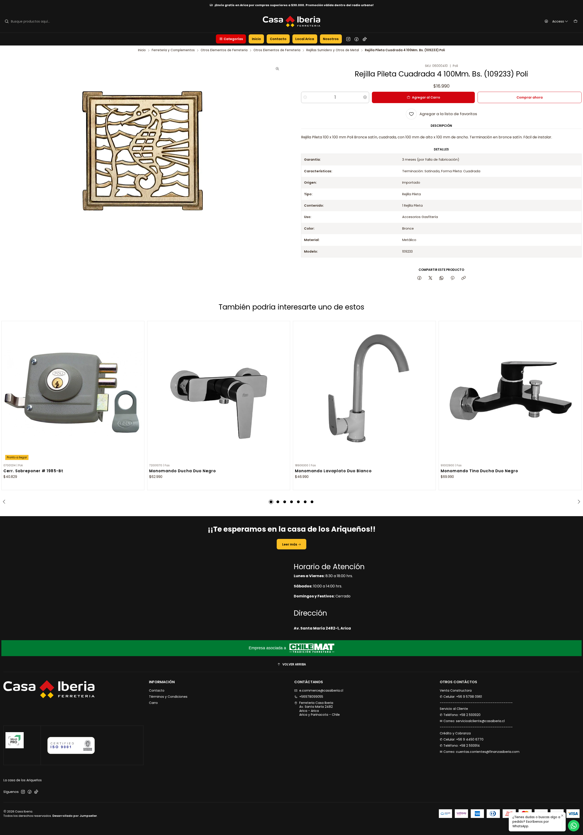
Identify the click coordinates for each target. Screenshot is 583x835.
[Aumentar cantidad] (365, 97)
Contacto (156, 690)
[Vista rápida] (138, 391)
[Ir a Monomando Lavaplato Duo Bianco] (364, 392)
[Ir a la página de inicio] (291, 21)
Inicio (142, 50)
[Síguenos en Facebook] (356, 39)
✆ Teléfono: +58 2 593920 (460, 715)
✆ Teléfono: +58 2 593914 (460, 745)
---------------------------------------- (476, 702)
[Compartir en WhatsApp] (441, 278)
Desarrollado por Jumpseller (74, 816)
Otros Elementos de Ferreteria (224, 50)
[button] (231, 38)
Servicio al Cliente (454, 708)
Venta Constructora (456, 690)
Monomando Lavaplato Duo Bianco (333, 471)
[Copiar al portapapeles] (463, 278)
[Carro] (575, 21)
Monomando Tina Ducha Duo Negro (479, 471)
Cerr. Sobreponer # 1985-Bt (33, 471)
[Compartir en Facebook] (419, 278)
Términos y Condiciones (168, 696)
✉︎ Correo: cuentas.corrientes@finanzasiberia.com (479, 751)
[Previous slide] (4, 502)
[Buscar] (6, 21)
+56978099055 (311, 696)
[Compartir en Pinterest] (452, 278)
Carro (153, 702)
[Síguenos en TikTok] (364, 39)
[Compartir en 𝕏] (430, 278)
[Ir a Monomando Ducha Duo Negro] (218, 392)
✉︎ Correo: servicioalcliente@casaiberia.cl (472, 721)
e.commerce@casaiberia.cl (321, 690)
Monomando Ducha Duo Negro (182, 471)
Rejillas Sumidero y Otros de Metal (332, 50)
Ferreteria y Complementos (173, 50)
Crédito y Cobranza (455, 733)
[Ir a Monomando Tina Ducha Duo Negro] (510, 392)
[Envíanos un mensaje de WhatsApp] (573, 825)
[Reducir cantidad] (305, 97)
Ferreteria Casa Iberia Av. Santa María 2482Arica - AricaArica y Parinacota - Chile (319, 708)
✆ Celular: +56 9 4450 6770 (461, 739)
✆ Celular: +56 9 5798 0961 (461, 696)
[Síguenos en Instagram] (348, 39)
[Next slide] (578, 502)
